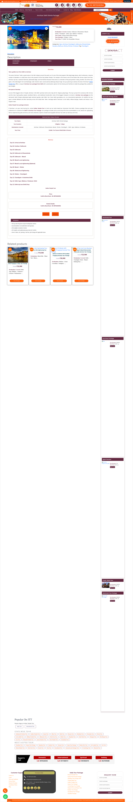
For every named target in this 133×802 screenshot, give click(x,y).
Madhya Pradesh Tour (31, 736)
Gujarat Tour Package (109, 84)
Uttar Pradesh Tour (53, 739)
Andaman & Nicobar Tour (21, 734)
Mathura (60, 46)
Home (16, 10)
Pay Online (127, 1)
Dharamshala (86, 44)
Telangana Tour (93, 736)
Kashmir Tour (51, 745)
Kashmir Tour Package (73, 789)
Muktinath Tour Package (110, 593)
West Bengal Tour (103, 736)
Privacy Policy (12, 781)
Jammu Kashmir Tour (41, 739)
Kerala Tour (99, 734)
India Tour (19, 726)
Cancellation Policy (13, 784)
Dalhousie (79, 44)
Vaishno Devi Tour (83, 745)
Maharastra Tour (43, 736)
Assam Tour (45, 734)
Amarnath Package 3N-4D (110, 96)
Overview (16, 61)
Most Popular (28, 10)
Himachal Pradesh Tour (28, 739)
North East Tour (53, 736)
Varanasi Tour (61, 745)
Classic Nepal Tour (108, 580)
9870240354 (33, 1)
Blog (71, 10)
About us (21, 10)
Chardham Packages (72, 793)
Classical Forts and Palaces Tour (75, 787)
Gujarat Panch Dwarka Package (74, 776)
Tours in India (39, 10)
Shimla (66, 46)
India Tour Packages (38, 19)
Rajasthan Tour (72, 736)
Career (10, 777)
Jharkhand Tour (80, 734)
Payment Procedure (13, 783)
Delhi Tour (62, 734)
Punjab (45, 19)
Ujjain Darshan (107, 459)
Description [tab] (10, 53)
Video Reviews (77, 10)
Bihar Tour (54, 734)
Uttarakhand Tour (65, 739)
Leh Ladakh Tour (94, 745)
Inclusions (45, 214)
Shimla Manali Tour (20, 748)
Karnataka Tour (90, 734)
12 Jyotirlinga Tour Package (74, 786)
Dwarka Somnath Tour (73, 774)
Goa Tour (18, 739)
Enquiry (16, 63)
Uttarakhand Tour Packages (74, 791)
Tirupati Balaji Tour (72, 780)
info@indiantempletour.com (11, 1)
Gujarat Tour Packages (73, 784)
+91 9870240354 (56, 196)
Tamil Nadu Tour (82, 736)
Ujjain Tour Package (71, 745)
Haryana (54, 46)
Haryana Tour (71, 734)
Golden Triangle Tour (72, 782)
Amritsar (50, 19)
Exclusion (55, 214)
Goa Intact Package (108, 338)
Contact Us (66, 10)
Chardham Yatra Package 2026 (74, 778)
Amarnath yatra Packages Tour (72, 748)
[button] (46, 28)
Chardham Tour (19, 745)
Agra (60, 44)
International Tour (30, 726)
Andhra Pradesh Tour (35, 734)
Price (49, 61)
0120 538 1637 (26, 1)
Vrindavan (76, 46)
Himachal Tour (97, 748)
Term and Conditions (13, 779)
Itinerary (33, 61)
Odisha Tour (63, 736)
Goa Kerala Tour (107, 217)
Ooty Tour (49, 748)
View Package (17, 280)
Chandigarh (71, 44)
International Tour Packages (53, 10)
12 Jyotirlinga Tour (86, 748)
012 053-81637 (113, 37)
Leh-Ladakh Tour (20, 736)
